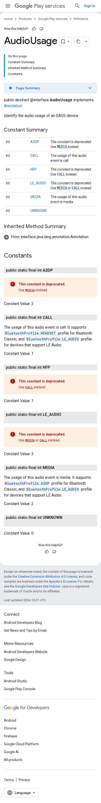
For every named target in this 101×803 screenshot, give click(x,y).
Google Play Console (19, 689)
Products (25, 19)
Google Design (15, 660)
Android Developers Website (26, 652)
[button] (50, 88)
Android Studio (15, 681)
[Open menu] (8, 6)
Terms (9, 780)
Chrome (10, 728)
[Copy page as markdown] (78, 41)
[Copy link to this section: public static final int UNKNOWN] (19, 523)
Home (8, 19)
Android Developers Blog (23, 623)
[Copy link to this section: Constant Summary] (52, 130)
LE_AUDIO (38, 183)
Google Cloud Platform (21, 744)
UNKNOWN (38, 211)
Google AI (11, 752)
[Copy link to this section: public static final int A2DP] (58, 270)
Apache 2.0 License (62, 581)
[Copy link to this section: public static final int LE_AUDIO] (19, 420)
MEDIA (62, 146)
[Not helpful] (41, 28)
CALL (34, 156)
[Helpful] (34, 28)
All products (13, 760)
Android (10, 720)
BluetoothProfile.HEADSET (30, 333)
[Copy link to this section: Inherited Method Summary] (71, 227)
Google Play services (52, 19)
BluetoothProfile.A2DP (27, 483)
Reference (81, 19)
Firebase (10, 736)
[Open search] (77, 6)
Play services (49, 6)
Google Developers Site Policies (37, 586)
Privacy (24, 780)
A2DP (34, 142)
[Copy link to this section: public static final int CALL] (57, 318)
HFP (33, 169)
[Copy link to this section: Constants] (37, 256)
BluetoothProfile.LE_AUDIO (52, 339)
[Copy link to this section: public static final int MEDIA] (59, 468)
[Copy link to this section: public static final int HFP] (55, 367)
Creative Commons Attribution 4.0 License (47, 576)
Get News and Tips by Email (25, 630)
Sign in (89, 6)
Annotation (13, 105)
